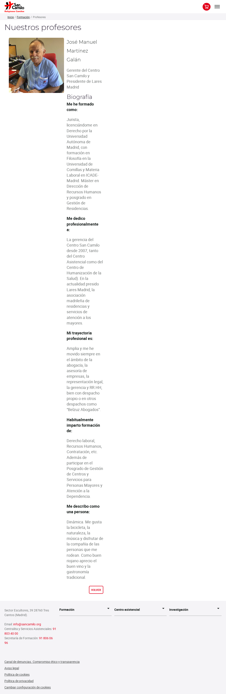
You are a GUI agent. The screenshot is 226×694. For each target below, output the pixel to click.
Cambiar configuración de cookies (27, 687)
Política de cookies (17, 674)
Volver (96, 590)
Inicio (11, 17)
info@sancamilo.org (27, 624)
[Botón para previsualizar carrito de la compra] (207, 7)
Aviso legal (11, 668)
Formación (23, 17)
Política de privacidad (19, 681)
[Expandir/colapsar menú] (217, 6)
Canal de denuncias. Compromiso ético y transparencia (42, 662)
